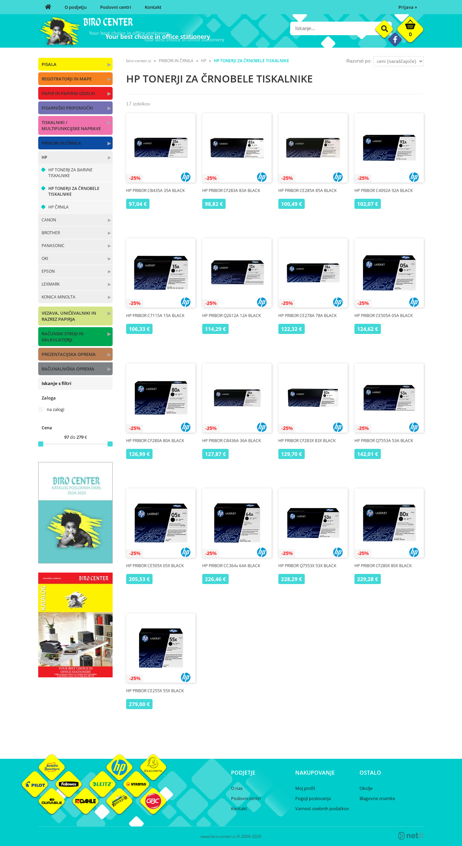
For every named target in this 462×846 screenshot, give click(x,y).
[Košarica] (410, 31)
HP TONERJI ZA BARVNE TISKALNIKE (70, 172)
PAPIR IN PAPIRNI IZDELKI (68, 93)
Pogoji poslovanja (313, 798)
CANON (49, 220)
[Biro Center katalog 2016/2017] (75, 675)
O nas (236, 788)
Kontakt (153, 7)
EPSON (48, 271)
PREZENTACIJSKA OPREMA (69, 354)
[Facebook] (394, 39)
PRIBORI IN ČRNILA (61, 143)
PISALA (49, 64)
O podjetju (76, 7)
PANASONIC (53, 245)
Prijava (407, 7)
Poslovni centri (115, 7)
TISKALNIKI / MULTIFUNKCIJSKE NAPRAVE (71, 125)
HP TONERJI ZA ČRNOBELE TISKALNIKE (73, 191)
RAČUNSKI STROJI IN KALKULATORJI (63, 337)
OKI (45, 258)
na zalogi (55, 409)
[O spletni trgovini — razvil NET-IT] (411, 836)
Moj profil (305, 788)
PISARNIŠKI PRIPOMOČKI (67, 108)
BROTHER (51, 233)
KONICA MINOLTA (58, 297)
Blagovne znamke (377, 798)
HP (44, 157)
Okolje (366, 788)
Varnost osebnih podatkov (322, 808)
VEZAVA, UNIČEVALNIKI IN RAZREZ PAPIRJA (69, 316)
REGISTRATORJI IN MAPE (67, 79)
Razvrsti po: (359, 61)
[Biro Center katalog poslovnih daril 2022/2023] (75, 561)
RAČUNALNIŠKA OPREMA (68, 369)
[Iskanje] (384, 29)
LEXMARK (51, 284)
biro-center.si (138, 61)
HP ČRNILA (58, 207)
